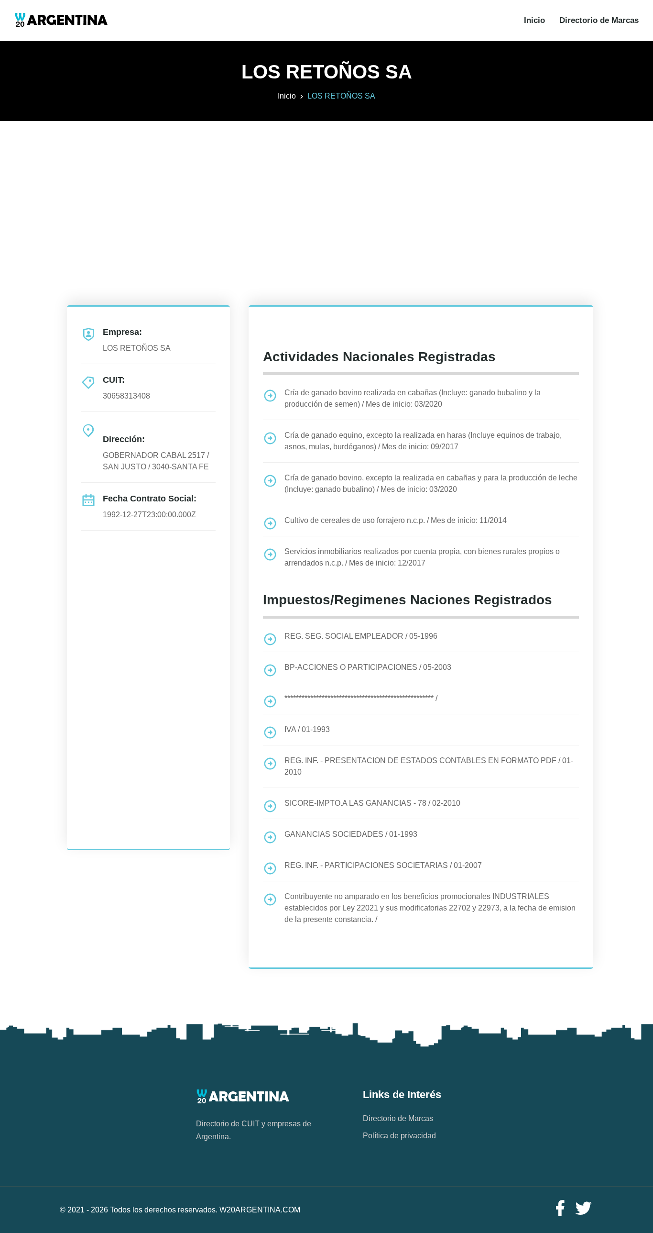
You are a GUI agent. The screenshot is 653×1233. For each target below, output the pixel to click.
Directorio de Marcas (599, 20)
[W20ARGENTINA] (61, 20)
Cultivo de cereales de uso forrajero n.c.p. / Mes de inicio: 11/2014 (395, 520)
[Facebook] (559, 1209)
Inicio (534, 20)
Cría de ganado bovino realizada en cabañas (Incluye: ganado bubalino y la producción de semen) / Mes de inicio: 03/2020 (412, 398)
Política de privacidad (399, 1136)
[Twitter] (583, 1209)
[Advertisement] (326, 188)
